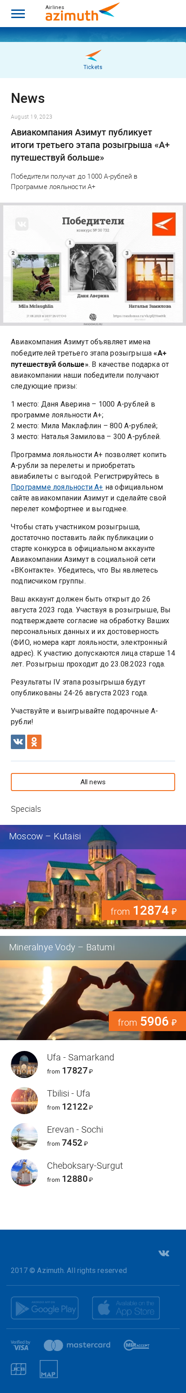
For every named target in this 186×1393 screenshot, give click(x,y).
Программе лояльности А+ (57, 487)
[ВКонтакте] (18, 742)
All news (93, 782)
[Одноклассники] (34, 742)
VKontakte (163, 1254)
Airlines (55, 7)
